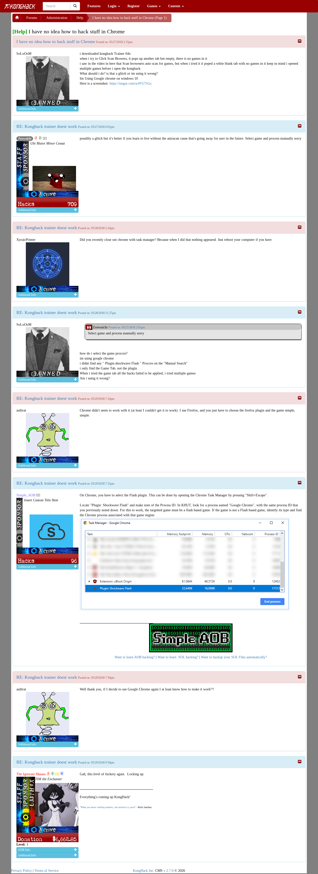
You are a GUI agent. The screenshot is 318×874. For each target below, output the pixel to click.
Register (133, 6)
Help (80, 18)
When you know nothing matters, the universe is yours (108, 807)
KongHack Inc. (143, 871)
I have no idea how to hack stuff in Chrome (55, 41)
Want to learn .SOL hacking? (178, 657)
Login (113, 6)
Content (174, 6)
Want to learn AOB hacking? (135, 657)
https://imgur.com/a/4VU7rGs (130, 83)
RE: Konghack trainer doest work (46, 126)
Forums (31, 18)
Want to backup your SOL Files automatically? (234, 657)
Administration (56, 18)
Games (152, 6)
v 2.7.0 (168, 871)
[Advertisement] (211, 20)
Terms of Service (47, 871)
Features (93, 6)
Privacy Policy (21, 871)
